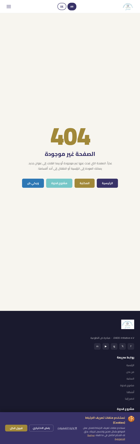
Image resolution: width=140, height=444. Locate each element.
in (97, 346)
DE (61, 6)
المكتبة (85, 183)
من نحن (130, 372)
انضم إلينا (129, 398)
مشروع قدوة (59, 183)
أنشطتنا (130, 392)
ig (114, 346)
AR (71, 6)
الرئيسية (107, 183)
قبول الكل (16, 428)
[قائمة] (9, 6)
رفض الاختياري (41, 428)
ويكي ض (33, 183)
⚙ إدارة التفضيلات (67, 428)
